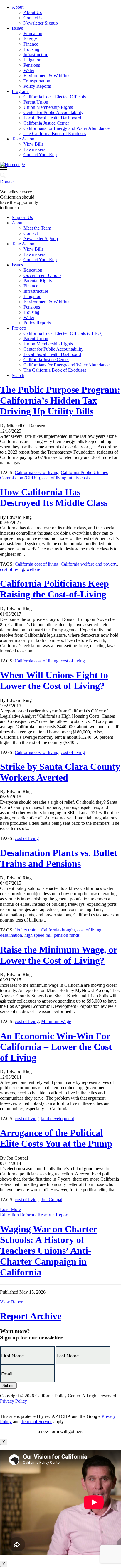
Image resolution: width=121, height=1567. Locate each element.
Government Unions (42, 275)
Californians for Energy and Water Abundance (66, 128)
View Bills (33, 144)
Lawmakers (34, 149)
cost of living (54, 477)
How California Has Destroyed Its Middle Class (53, 497)
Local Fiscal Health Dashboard (52, 117)
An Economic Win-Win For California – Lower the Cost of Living (56, 1047)
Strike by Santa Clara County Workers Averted (60, 772)
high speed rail (37, 935)
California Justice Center (46, 122)
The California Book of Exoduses (54, 133)
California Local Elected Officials (54, 96)
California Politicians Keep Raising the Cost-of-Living (54, 589)
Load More (10, 1209)
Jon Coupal (51, 1199)
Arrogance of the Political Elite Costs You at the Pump (56, 1138)
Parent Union (35, 101)
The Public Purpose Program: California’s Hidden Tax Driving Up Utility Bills (60, 400)
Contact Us (33, 17)
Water (28, 70)
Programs (20, 91)
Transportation (36, 80)
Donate (7, 181)
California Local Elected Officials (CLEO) (62, 333)
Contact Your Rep (40, 154)
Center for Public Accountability (53, 112)
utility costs (79, 477)
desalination (11, 935)
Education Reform (17, 1214)
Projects (19, 328)
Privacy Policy (13, 1401)
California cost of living (36, 472)
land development (57, 1118)
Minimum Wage (56, 1021)
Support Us (22, 217)
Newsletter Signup (40, 22)
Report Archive (30, 1316)
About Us (32, 12)
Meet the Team (37, 227)
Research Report (53, 1214)
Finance (30, 44)
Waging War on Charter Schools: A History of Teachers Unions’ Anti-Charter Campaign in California (48, 1250)
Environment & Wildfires (46, 75)
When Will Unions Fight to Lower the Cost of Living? (54, 680)
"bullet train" (26, 929)
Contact (30, 233)
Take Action (23, 138)
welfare (33, 569)
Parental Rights (37, 280)
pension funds (67, 935)
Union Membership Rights (48, 107)
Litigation (32, 59)
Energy (30, 38)
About (17, 7)
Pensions (31, 65)
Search (18, 375)
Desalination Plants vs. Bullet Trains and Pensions (58, 858)
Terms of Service (36, 1421)
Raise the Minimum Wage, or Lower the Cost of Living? (58, 955)
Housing (31, 49)
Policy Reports (37, 86)
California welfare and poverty (89, 564)
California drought (58, 929)
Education (32, 33)
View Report (12, 1301)
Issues (17, 28)
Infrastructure (35, 54)
